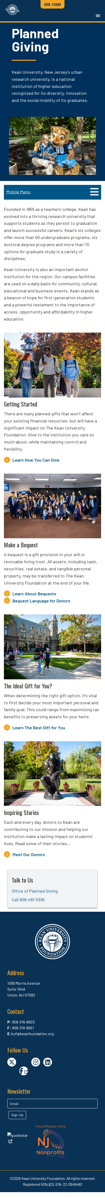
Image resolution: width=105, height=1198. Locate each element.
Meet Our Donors (28, 854)
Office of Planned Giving (35, 891)
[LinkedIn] (47, 1062)
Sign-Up (17, 1115)
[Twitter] (11, 1062)
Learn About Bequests (34, 593)
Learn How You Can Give (35, 460)
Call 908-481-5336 (28, 899)
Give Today (52, 4)
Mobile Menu (18, 191)
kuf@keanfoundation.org (32, 1033)
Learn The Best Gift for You (38, 727)
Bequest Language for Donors (41, 600)
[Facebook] (23, 1070)
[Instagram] (35, 1062)
